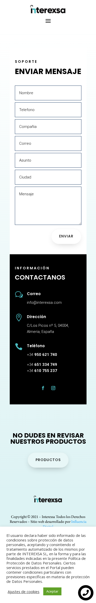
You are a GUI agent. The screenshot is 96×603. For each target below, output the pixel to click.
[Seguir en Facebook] (43, 388)
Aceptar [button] (52, 591)
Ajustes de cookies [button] (23, 591)
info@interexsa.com (44, 302)
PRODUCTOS (48, 459)
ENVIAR (66, 236)
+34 (42, 354)
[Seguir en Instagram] (53, 388)
